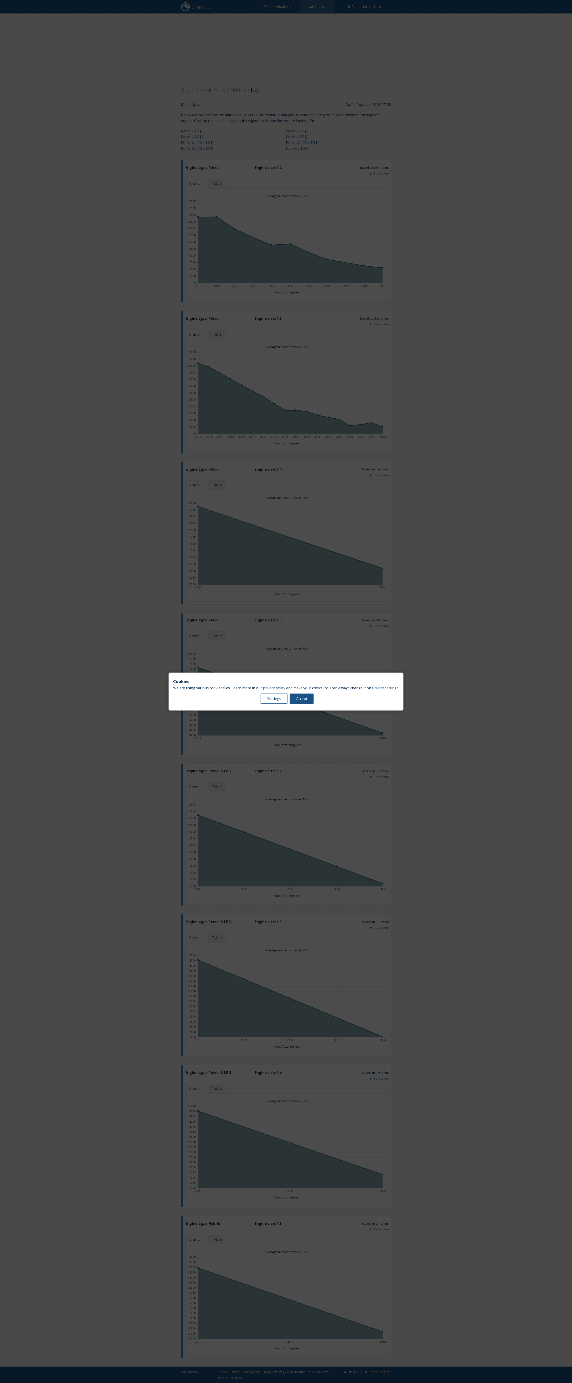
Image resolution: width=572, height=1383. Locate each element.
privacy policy (274, 687)
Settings (274, 698)
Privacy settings (385, 687)
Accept (301, 698)
